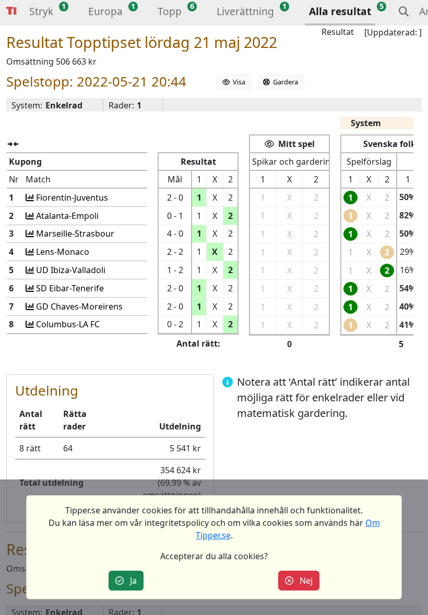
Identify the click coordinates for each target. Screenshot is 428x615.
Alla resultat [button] (340, 11)
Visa (237, 82)
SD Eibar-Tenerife (69, 288)
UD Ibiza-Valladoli (69, 270)
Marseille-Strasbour (74, 233)
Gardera (284, 82)
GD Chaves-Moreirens (78, 306)
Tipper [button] (11, 11)
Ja (130, 580)
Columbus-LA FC (67, 324)
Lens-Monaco (61, 251)
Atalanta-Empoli (66, 216)
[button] (41, 13)
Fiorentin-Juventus (71, 197)
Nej (303, 580)
